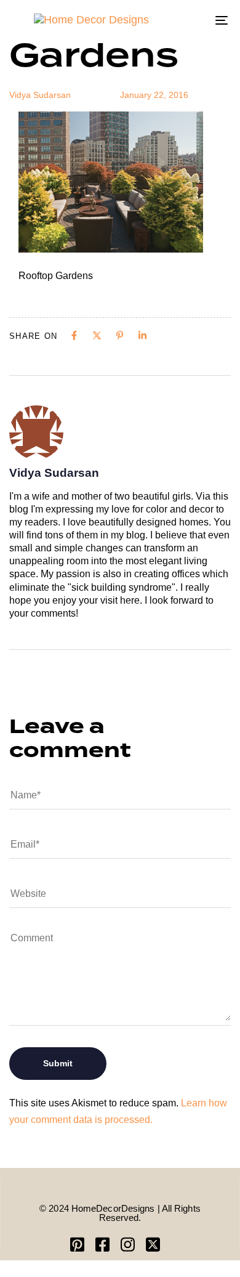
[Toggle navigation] (192, 20)
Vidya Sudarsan (40, 95)
